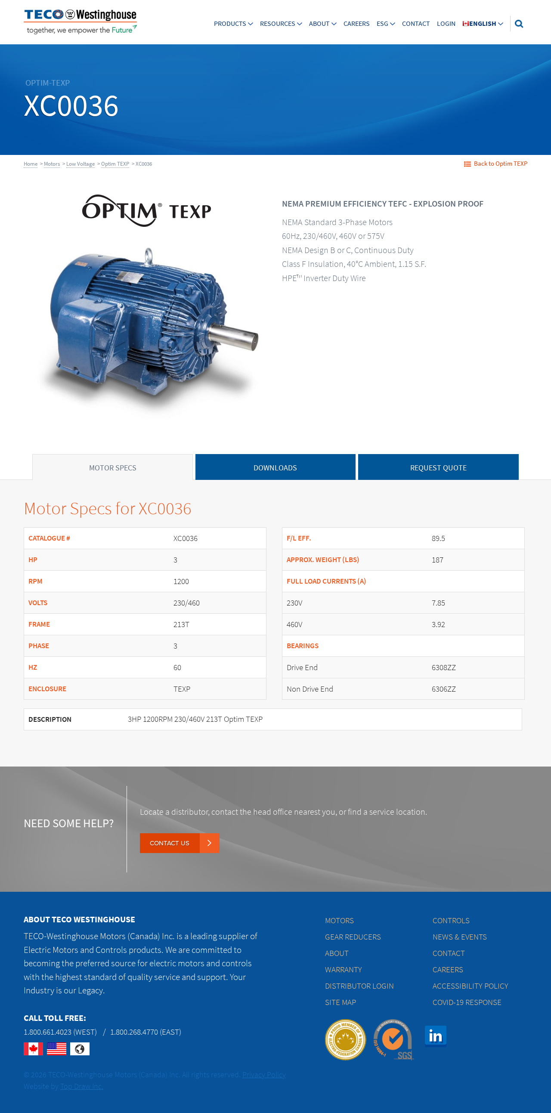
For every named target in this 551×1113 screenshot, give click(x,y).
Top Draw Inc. (81, 1086)
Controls (451, 920)
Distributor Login (359, 985)
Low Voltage (80, 163)
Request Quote (438, 468)
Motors (52, 163)
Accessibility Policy (470, 985)
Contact (416, 23)
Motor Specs (112, 468)
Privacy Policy (264, 1075)
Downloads (275, 468)
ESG (382, 23)
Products (230, 23)
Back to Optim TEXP (500, 163)
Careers (357, 23)
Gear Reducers (353, 936)
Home (30, 163)
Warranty (343, 969)
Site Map (340, 1002)
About (319, 23)
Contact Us (169, 843)
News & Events (460, 936)
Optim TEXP (115, 163)
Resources (277, 23)
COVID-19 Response (467, 1002)
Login (446, 23)
